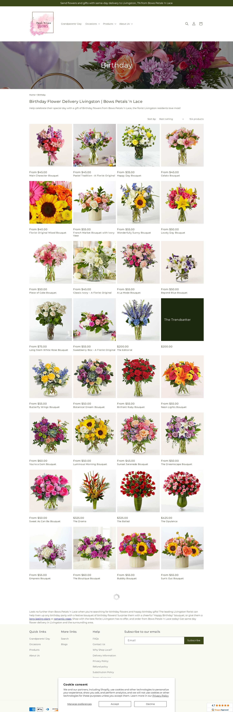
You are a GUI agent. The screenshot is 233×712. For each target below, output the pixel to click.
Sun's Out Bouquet (172, 578)
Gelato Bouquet (170, 175)
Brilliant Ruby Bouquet (131, 407)
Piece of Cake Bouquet (43, 292)
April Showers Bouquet (43, 692)
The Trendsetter (177, 319)
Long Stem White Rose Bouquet (48, 350)
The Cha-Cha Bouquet (174, 635)
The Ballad (123, 521)
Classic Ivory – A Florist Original (92, 292)
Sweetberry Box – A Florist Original (94, 350)
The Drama (79, 521)
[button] (92, 23)
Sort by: (152, 119)
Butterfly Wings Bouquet (44, 407)
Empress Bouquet (40, 578)
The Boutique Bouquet (86, 578)
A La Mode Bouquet (129, 292)
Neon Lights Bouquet (174, 407)
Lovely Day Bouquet (173, 232)
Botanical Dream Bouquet (89, 407)
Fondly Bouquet (126, 635)
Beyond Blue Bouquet (174, 292)
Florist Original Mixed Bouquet (47, 232)
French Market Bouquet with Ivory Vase (93, 234)
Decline (150, 703)
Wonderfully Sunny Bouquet (134, 232)
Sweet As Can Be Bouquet (45, 521)
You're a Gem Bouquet (42, 464)
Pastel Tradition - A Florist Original (94, 175)
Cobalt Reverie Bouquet (87, 635)
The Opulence (169, 521)
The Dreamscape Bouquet (176, 464)
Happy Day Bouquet (129, 175)
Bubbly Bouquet (127, 578)
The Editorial (124, 350)
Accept (115, 703)
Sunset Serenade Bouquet (132, 464)
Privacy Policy (160, 695)
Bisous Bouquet (170, 692)
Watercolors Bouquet (42, 635)
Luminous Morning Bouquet (90, 464)
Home (32, 95)
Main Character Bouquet (43, 175)
